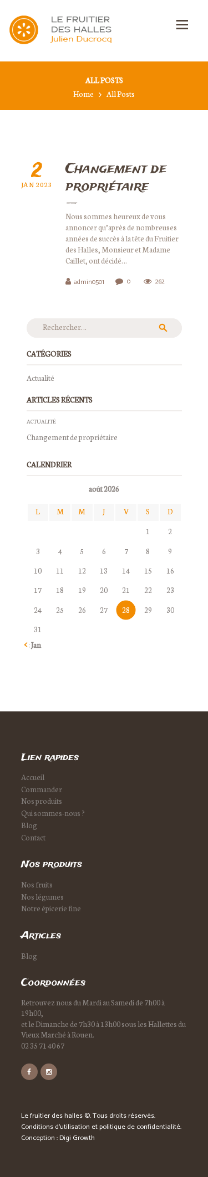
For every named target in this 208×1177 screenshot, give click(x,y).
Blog (29, 825)
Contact (33, 837)
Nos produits (41, 801)
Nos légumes (42, 896)
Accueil (32, 777)
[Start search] (165, 306)
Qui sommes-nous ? (53, 813)
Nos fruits (37, 884)
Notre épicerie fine (51, 908)
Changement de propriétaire (72, 437)
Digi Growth (77, 1138)
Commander (41, 789)
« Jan (34, 644)
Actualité (40, 378)
